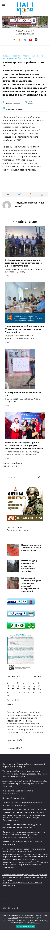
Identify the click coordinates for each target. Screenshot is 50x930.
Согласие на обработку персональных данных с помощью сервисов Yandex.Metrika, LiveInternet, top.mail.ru (24, 877)
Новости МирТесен (12, 463)
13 (24, 686)
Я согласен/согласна (25, 926)
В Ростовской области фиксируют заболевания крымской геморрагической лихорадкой (31, 584)
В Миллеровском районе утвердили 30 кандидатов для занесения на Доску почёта (25, 329)
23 (39, 689)
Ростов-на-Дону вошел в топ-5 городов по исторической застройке (29, 566)
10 (8, 686)
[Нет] (47, 921)
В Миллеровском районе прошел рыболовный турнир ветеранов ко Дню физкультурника (23, 263)
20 (24, 689)
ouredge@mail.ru (25, 34)
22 (34, 689)
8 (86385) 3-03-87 (25, 31)
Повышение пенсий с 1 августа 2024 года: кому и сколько (31, 547)
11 (13, 686)
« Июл (10, 704)
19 (18, 689)
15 (34, 686)
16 (39, 686)
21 (29, 689)
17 (8, 689)
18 (13, 689)
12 (18, 686)
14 (29, 686)
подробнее (12, 918)
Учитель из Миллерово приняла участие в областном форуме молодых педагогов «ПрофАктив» (24, 445)
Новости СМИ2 (9, 466)
